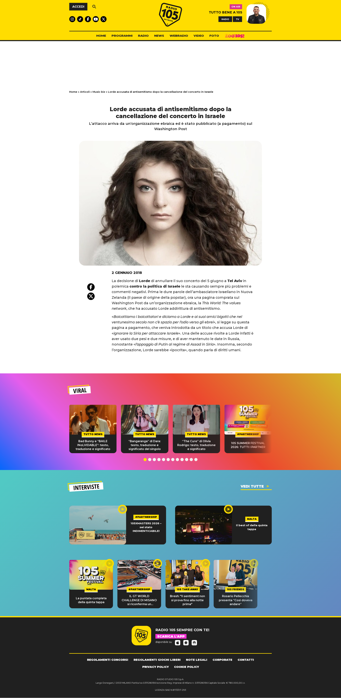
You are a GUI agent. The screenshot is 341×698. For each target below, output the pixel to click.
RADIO (225, 19)
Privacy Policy (155, 667)
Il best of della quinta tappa (251, 527)
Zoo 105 (234, 36)
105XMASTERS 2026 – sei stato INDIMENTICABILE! (146, 527)
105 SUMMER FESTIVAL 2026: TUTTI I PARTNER (248, 445)
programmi (122, 35)
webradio (179, 35)
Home (73, 91)
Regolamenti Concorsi (107, 659)
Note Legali (196, 659)
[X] (91, 296)
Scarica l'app (171, 636)
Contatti (246, 659)
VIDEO (199, 35)
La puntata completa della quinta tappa (91, 600)
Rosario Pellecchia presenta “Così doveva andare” (235, 600)
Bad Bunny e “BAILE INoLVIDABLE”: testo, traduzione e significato (93, 445)
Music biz (99, 91)
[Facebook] (91, 287)
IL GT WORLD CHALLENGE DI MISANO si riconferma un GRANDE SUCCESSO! (139, 600)
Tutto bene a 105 (225, 12)
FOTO (214, 35)
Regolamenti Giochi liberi (157, 659)
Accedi (78, 6)
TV (237, 19)
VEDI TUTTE (252, 486)
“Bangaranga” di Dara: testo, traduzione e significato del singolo (144, 445)
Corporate (222, 659)
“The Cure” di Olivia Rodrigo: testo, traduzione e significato (196, 445)
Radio (143, 35)
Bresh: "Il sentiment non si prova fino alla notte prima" (187, 600)
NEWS (159, 35)
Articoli (85, 91)
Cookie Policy (186, 667)
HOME (101, 35)
